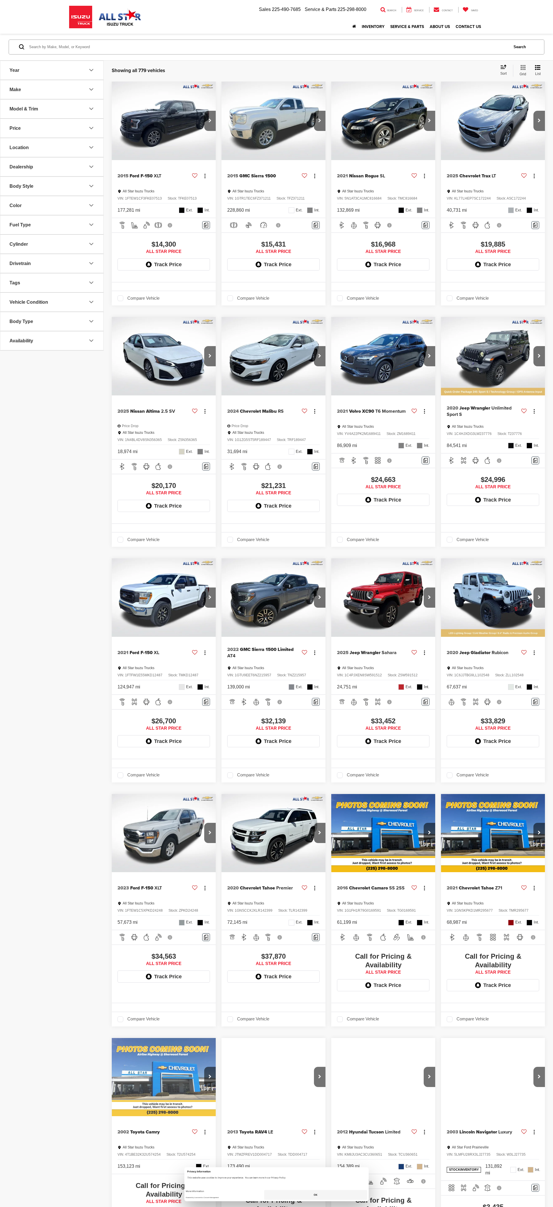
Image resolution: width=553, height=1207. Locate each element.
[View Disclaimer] (170, 225)
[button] (210, 121)
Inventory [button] (373, 26)
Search (520, 47)
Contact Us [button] (468, 26)
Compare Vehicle (143, 298)
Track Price (168, 264)
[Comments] (206, 225)
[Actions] (205, 176)
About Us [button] (440, 26)
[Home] (354, 26)
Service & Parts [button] (407, 26)
